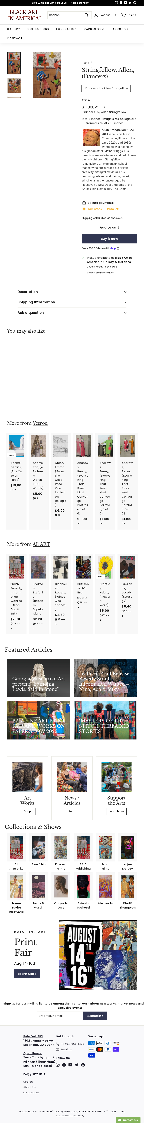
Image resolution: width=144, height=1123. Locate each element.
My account (31, 1092)
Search (28, 1082)
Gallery (13, 29)
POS (114, 1111)
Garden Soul (95, 29)
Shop (27, 811)
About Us (120, 29)
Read (72, 811)
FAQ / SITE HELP (34, 1074)
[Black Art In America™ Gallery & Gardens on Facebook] (64, 1065)
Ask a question (31, 312)
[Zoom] (47, 75)
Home (85, 63)
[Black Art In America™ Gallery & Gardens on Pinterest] (83, 1065)
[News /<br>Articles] (72, 777)
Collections (38, 29)
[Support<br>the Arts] (117, 777)
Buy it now (109, 238)
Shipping (87, 218)
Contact (15, 38)
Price (86, 100)
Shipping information (36, 302)
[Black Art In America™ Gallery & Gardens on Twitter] (76, 1065)
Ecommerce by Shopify (70, 1115)
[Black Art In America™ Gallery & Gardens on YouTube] (70, 1065)
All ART (41, 544)
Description (28, 291)
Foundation (66, 29)
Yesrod (40, 423)
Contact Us (129, 1119)
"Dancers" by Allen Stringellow (106, 88)
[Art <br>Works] (27, 777)
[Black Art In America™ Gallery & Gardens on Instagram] (58, 1065)
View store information (100, 272)
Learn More (116, 811)
